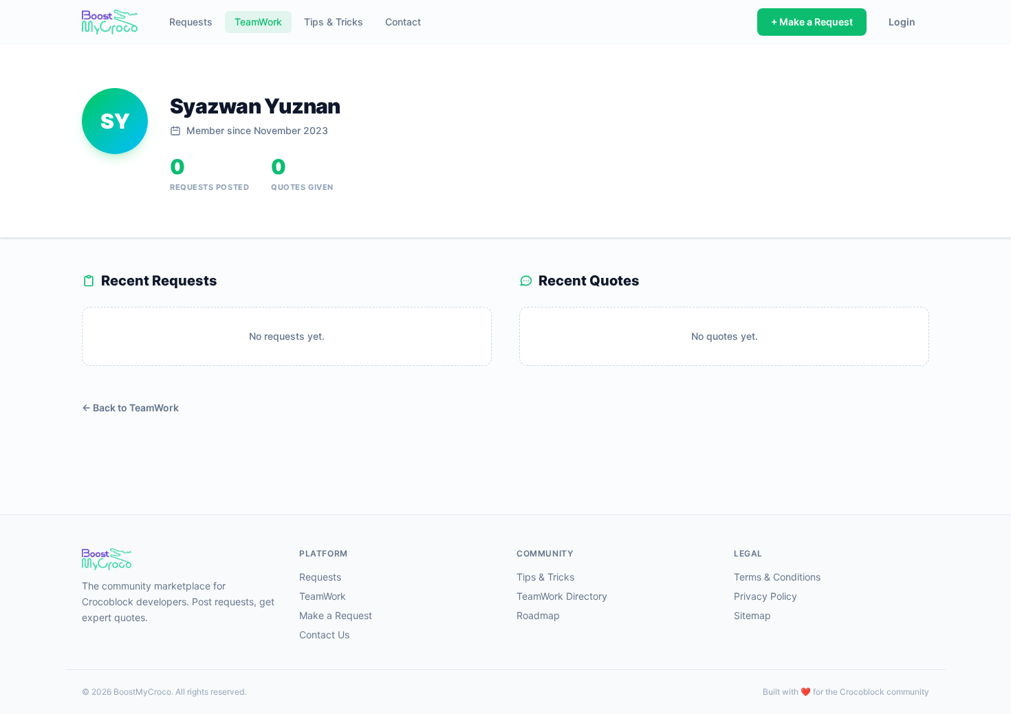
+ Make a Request (812, 22)
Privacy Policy (765, 596)
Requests (191, 22)
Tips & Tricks (333, 22)
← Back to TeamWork (130, 407)
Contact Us (324, 634)
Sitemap (752, 615)
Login (902, 22)
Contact (403, 22)
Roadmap (538, 615)
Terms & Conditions (777, 577)
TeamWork (258, 22)
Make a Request (335, 615)
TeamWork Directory (562, 596)
